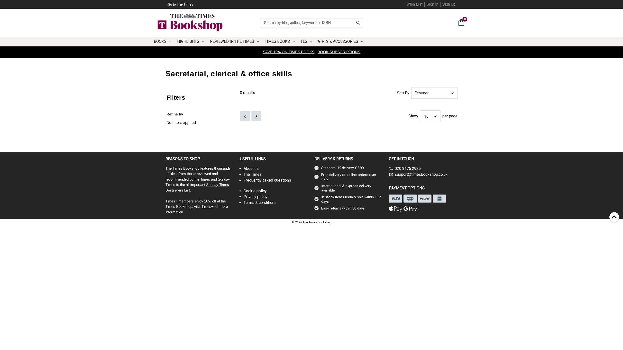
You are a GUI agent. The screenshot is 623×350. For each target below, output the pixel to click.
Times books (277, 41)
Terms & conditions (260, 202)
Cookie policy (255, 191)
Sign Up (449, 4)
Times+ (207, 206)
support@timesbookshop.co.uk (421, 174)
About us (251, 168)
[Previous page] (245, 116)
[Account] (452, 23)
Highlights (188, 41)
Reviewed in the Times (232, 41)
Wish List (414, 4)
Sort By (403, 93)
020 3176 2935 (408, 168)
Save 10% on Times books (289, 52)
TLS (304, 41)
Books (160, 41)
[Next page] (256, 116)
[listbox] (434, 93)
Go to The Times (180, 4)
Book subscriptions (339, 52)
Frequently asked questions (267, 180)
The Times (253, 174)
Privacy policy (255, 196)
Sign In (432, 4)
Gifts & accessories (338, 41)
